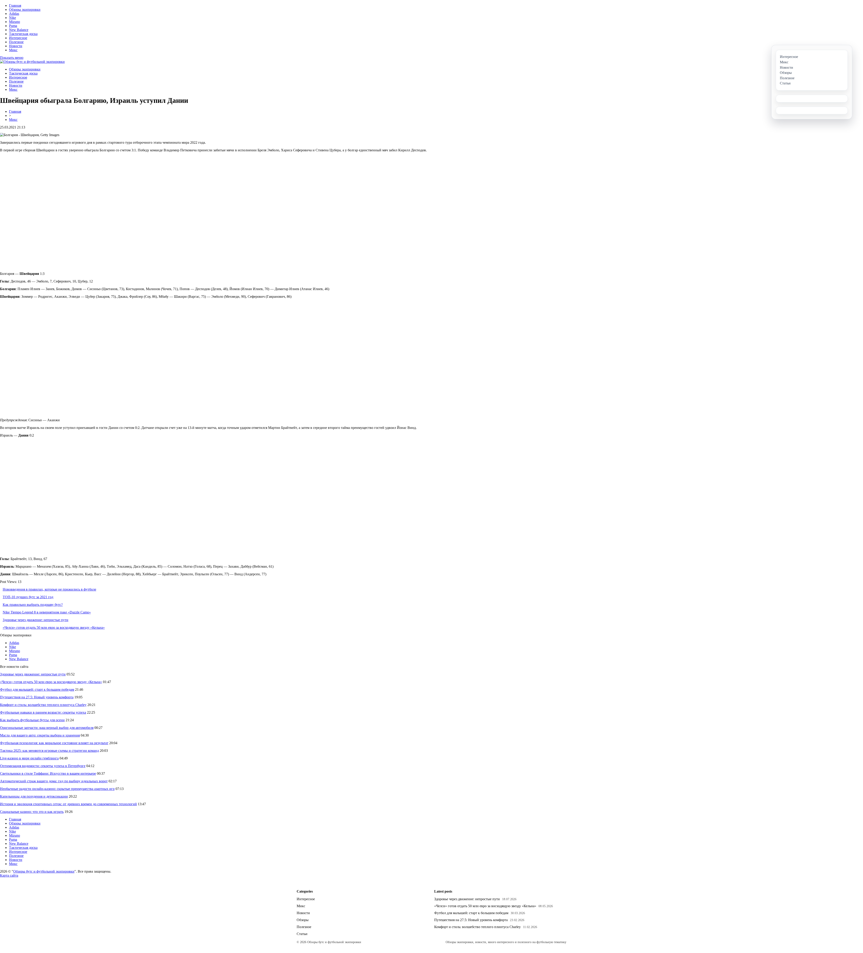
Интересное (18, 38)
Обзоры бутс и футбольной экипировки (43, 871)
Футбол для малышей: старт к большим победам (37, 689)
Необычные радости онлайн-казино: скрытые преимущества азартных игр (57, 789)
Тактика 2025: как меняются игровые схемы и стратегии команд (49, 750)
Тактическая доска (23, 34)
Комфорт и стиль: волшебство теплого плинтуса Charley (43, 705)
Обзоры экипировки (24, 9)
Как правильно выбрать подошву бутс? (33, 605)
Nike (12, 18)
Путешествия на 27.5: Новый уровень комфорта (36, 697)
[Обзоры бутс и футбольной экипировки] (32, 62)
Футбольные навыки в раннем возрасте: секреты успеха (43, 712)
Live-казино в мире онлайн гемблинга (29, 758)
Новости (15, 46)
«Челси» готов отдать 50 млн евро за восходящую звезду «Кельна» (54, 627)
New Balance (18, 30)
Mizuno (14, 22)
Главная (15, 5)
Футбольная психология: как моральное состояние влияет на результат (54, 743)
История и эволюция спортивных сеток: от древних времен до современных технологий (68, 804)
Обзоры (303, 920)
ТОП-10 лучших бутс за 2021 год (28, 597)
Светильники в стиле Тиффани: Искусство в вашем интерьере (48, 773)
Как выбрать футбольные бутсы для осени (32, 720)
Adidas (14, 13)
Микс (13, 50)
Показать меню (11, 58)
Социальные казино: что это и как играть (32, 812)
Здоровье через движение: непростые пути (35, 620)
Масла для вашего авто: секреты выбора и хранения (40, 735)
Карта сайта (9, 875)
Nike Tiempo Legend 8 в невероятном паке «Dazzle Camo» (47, 612)
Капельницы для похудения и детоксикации (34, 796)
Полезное (16, 42)
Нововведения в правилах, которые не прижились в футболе (49, 589)
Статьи (302, 934)
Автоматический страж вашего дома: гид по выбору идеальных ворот (54, 781)
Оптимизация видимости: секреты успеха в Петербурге (42, 766)
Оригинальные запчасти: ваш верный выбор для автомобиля (46, 728)
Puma (13, 26)
